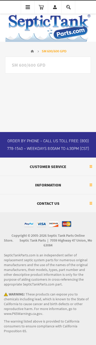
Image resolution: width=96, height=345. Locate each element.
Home (32, 51)
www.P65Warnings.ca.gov (23, 313)
